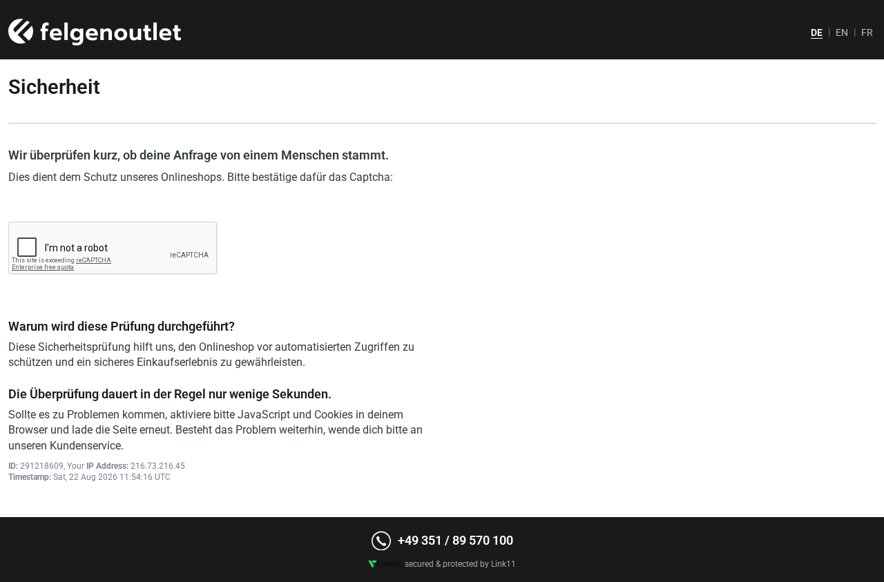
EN (842, 32)
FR (867, 32)
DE (817, 32)
